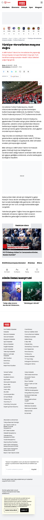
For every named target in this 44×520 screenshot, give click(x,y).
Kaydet (34, 469)
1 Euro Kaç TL (7, 402)
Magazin (39, 7)
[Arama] (2, 2)
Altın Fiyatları (8, 358)
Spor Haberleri (8, 342)
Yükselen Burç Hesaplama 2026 (9, 436)
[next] (41, 294)
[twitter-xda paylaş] (7, 71)
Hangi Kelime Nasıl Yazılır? (30, 400)
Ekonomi (15, 7)
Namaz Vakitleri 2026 (31, 332)
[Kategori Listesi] (41, 2)
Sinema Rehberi (29, 356)
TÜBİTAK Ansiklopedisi (31, 390)
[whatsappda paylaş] (16, 71)
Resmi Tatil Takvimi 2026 (11, 453)
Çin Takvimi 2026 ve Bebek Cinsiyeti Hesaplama (10, 426)
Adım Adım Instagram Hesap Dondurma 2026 (11, 445)
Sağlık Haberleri (8, 346)
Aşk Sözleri (7, 379)
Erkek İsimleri (28, 411)
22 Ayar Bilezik (8, 397)
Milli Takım (22, 38)
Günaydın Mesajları (10, 382)
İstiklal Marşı (28, 339)
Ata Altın (6, 392)
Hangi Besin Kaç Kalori (32, 393)
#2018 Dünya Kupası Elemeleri (14, 263)
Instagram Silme (30, 364)
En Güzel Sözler (29, 403)
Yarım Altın (7, 389)
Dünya (24, 7)
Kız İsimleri (28, 413)
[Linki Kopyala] (28, 71)
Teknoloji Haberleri (9, 351)
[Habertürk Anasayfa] (22, 3)
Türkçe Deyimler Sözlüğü (11, 422)
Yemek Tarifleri (8, 372)
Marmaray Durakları (31, 408)
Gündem (6, 7)
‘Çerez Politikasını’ (24, 505)
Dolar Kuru (7, 360)
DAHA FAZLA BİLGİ (11, 510)
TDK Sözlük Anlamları (31, 374)
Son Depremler (29, 349)
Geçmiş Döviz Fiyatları (10, 442)
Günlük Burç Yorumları (32, 346)
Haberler (4, 38)
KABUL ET (24, 510)
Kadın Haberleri (8, 349)
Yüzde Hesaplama (9, 439)
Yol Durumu (28, 354)
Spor (31, 7)
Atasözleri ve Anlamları (11, 420)
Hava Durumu (29, 351)
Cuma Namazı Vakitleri (32, 334)
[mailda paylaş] (20, 71)
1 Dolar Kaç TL (8, 399)
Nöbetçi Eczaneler (30, 337)
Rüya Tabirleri (29, 381)
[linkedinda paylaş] (12, 71)
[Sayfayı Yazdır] (24, 71)
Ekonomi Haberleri (9, 334)
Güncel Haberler (9, 337)
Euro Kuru (6, 363)
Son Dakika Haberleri (10, 329)
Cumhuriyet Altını (9, 394)
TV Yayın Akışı (29, 359)
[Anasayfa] (7, 325)
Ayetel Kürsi (7, 374)
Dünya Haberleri (9, 344)
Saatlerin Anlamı (9, 377)
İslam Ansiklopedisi (31, 388)
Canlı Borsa (28, 329)
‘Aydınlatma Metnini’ (10, 506)
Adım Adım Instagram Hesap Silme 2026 (11, 449)
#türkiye (31, 263)
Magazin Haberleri (9, 339)
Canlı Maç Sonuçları (10, 404)
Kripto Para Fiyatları (10, 365)
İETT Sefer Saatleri (9, 430)
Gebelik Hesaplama (10, 433)
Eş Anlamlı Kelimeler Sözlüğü (31, 396)
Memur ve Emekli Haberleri (9, 355)
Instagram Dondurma (32, 361)
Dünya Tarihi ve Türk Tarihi (31, 384)
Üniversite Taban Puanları (30, 378)
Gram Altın (7, 384)
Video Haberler (29, 372)
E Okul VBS (28, 342)
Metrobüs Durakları (30, 406)
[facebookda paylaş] (3, 71)
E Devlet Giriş (28, 344)
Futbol (15, 38)
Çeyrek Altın (7, 387)
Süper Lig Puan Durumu (11, 407)
